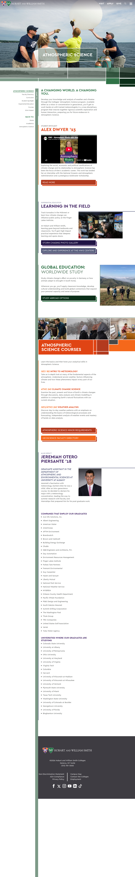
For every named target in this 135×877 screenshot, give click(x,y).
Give (118, 3)
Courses (31, 107)
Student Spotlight (28, 101)
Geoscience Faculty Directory (61, 438)
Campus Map (76, 774)
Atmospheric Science (23, 91)
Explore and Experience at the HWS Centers (68, 250)
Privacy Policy (58, 779)
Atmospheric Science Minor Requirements (67, 430)
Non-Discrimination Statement (51, 774)
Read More (49, 182)
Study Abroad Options (56, 298)
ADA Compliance (57, 776)
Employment (75, 779)
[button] (125, 3)
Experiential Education (26, 104)
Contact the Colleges (79, 776)
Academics (30, 123)
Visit (101, 3)
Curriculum (30, 97)
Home (32, 120)
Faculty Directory (28, 94)
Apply (110, 3)
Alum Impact (29, 110)
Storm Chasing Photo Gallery (60, 242)
